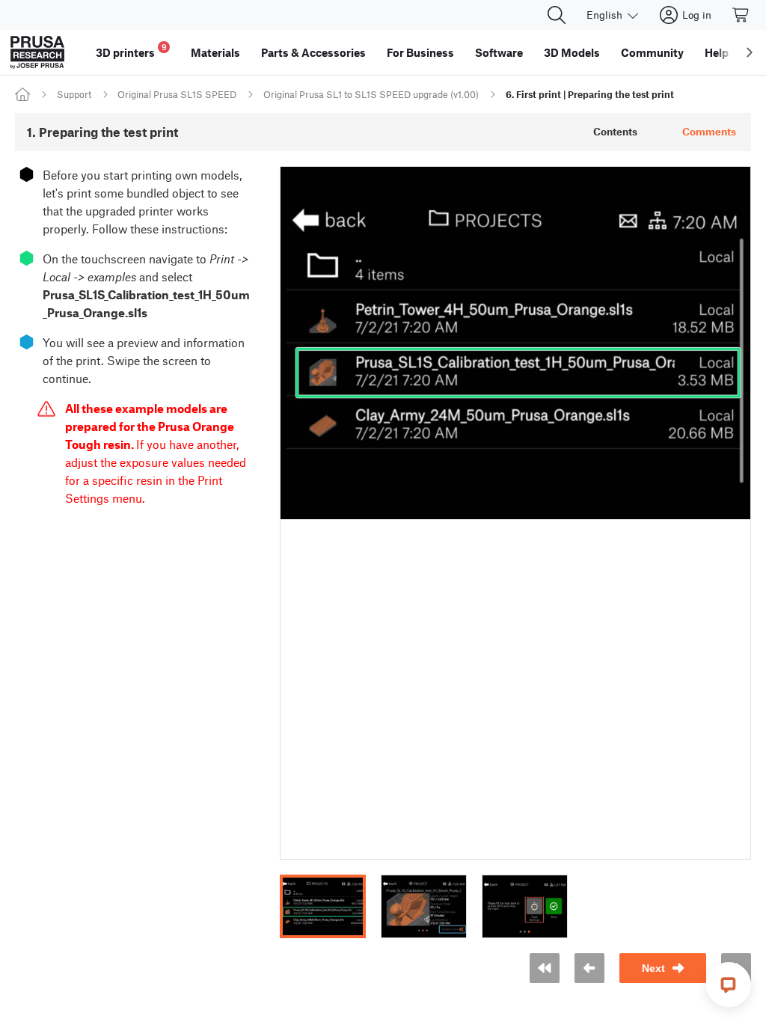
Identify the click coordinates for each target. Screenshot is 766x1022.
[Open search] (557, 15)
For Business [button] (420, 52)
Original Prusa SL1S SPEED (176, 94)
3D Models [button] (572, 52)
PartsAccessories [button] (313, 52)
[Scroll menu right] (749, 52)
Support (74, 94)
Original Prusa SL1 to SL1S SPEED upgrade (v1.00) (371, 94)
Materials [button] (215, 52)
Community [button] (652, 52)
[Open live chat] (728, 984)
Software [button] (499, 52)
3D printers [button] (131, 50)
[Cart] (741, 15)
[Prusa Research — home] (37, 52)
